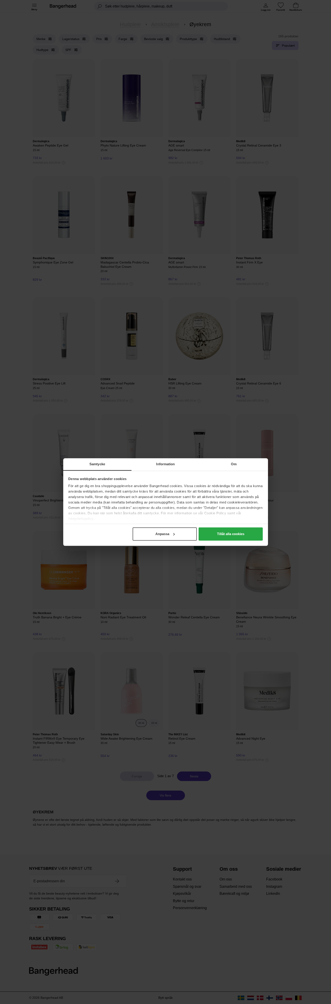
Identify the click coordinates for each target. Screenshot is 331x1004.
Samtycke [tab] (97, 464)
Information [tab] (165, 464)
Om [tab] (234, 464)
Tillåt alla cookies (230, 534)
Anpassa (162, 534)
